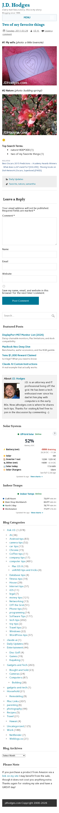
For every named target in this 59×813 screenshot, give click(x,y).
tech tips (14, 620)
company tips (17, 557)
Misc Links (13, 701)
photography (14, 708)
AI (10, 535)
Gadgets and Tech (17, 665)
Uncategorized (15, 726)
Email (5, 261)
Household (13, 691)
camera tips (16, 542)
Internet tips (16, 586)
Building (16, 682)
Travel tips (15, 627)
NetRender (15, 734)
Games (13, 656)
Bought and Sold (18, 670)
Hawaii (13, 721)
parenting (12, 705)
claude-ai (12, 640)
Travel (10, 716)
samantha (31, 183)
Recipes (11, 712)
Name (5, 249)
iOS (11, 590)
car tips (13, 546)
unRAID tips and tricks (25, 570)
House (13, 582)
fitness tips (15, 578)
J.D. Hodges (18, 378)
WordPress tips (18, 635)
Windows (14, 631)
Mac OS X (17, 566)
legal (12, 593)
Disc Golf (14, 652)
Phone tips (15, 608)
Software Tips (17, 616)
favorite (13, 183)
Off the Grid (16, 605)
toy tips (13, 623)
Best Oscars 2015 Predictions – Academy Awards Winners (29, 163)
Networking (16, 601)
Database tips (17, 575)
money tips (15, 597)
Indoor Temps (27, 493)
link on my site (10, 775)
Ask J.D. (11, 530)
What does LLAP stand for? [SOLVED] (20, 167)
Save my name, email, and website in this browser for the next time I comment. (25, 291)
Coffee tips (16, 553)
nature (21, 183)
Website (7, 274)
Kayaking (14, 660)
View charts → (37, 476)
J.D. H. (36, 30)
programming (16, 612)
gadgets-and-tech (17, 687)
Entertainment (15, 647)
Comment (8, 215)
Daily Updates (16, 179)
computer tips (17, 561)
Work (10, 729)
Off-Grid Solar (27, 434)
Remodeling (16, 696)
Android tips (16, 538)
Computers (15, 677)
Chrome (13, 550)
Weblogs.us (16, 738)
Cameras (14, 673)
